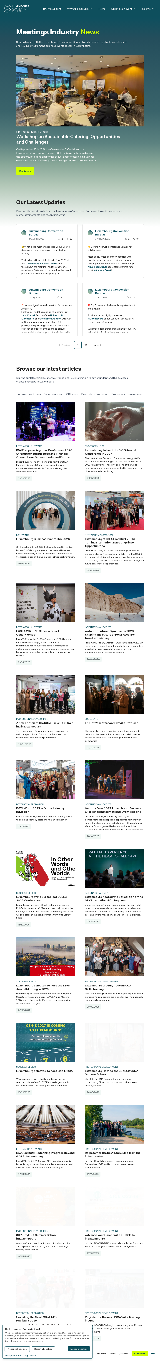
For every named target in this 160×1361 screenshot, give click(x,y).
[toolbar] (80, 394)
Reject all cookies (43, 1348)
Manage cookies (78, 1348)
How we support (51, 8)
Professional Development (126, 394)
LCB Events (71, 394)
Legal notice (101, 1353)
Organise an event (121, 8)
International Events (29, 394)
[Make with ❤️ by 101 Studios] (153, 1353)
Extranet (139, 1353)
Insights (146, 8)
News (101, 8)
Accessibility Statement (119, 1353)
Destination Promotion (94, 394)
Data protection (13, 1355)
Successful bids (53, 394)
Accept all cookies (17, 1348)
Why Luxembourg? (78, 8)
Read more (26, 172)
